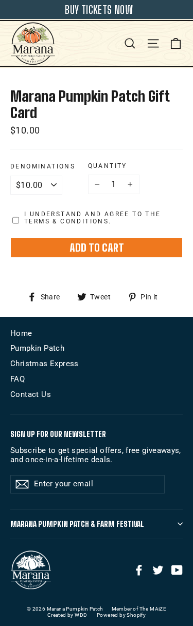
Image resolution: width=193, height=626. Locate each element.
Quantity (107, 165)
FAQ (17, 379)
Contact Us (30, 394)
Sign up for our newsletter (58, 434)
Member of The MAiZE (139, 609)
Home (21, 333)
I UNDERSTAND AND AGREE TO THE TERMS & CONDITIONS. (92, 218)
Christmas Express (44, 363)
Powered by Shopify (121, 615)
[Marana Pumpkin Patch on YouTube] (177, 570)
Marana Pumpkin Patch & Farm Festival (77, 524)
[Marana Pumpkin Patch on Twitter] (158, 570)
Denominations (42, 166)
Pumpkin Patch (37, 348)
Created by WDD (67, 615)
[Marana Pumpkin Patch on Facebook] (139, 570)
